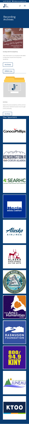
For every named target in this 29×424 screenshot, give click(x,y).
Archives (8, 64)
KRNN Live (8, 71)
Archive (7, 114)
